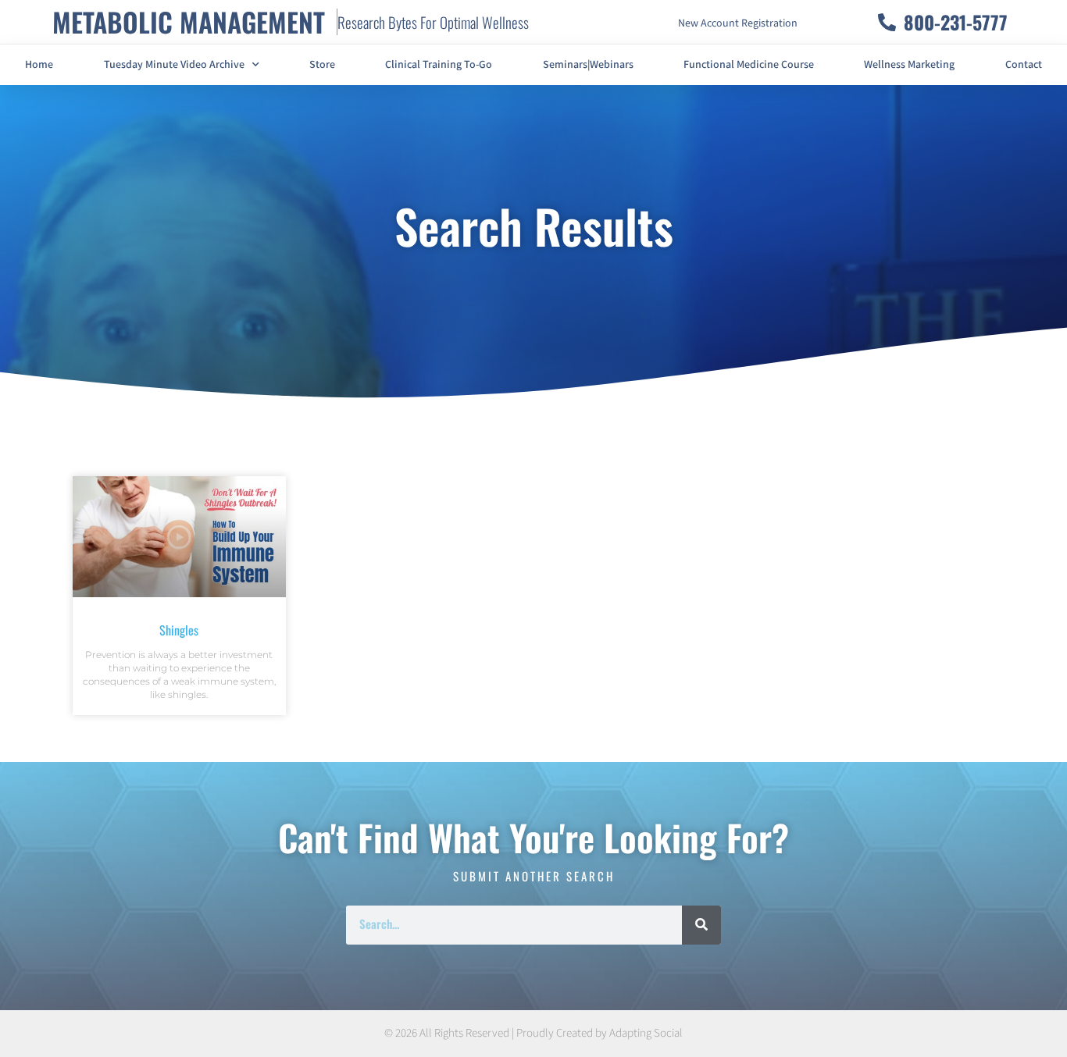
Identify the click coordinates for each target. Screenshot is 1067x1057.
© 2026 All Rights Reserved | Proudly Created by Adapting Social (533, 1033)
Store (322, 65)
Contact (1023, 65)
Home (39, 65)
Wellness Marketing (909, 65)
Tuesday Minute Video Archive (174, 65)
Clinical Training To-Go (438, 65)
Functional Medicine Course (748, 65)
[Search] (701, 925)
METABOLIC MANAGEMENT (188, 21)
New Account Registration (738, 23)
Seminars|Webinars (588, 65)
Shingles (178, 630)
